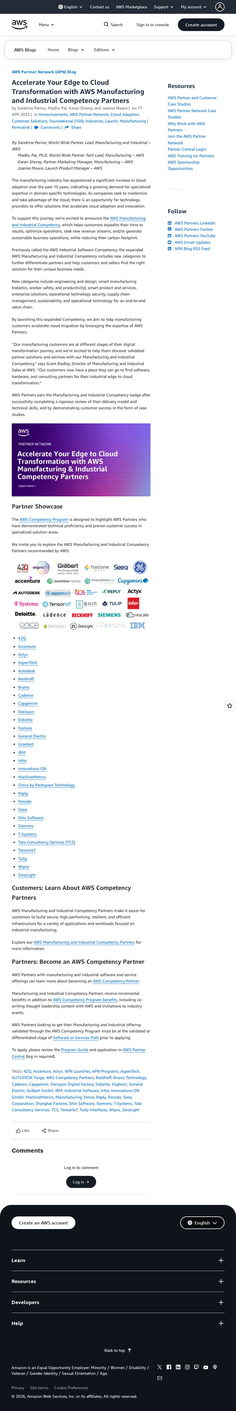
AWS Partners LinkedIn (193, 222)
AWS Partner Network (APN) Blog (44, 71)
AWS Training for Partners (191, 155)
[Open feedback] (229, 705)
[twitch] (196, 1368)
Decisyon (26, 711)
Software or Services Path (76, 1037)
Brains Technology (129, 1077)
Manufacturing (69, 1097)
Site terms (39, 1387)
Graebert (26, 744)
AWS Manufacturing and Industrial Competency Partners (84, 942)
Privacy (18, 1387)
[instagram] (187, 1368)
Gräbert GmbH (40, 1090)
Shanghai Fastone (51, 1103)
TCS (54, 1109)
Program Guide (74, 1049)
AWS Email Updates (191, 242)
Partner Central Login (187, 149)
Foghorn (119, 1084)
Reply (23, 793)
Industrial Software (81, 1090)
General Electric (32, 736)
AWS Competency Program (44, 519)
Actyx (23, 654)
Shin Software (30, 817)
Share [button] (75, 127)
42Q (22, 638)
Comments (49, 127)
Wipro (23, 866)
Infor (22, 760)
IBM (21, 752)
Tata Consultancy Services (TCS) (46, 842)
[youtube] (205, 1368)
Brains (23, 687)
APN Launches (77, 1071)
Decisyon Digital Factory (72, 1084)
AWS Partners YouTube (193, 235)
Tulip (22, 858)
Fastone (25, 727)
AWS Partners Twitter (192, 229)
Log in (78, 1182)
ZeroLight (26, 874)
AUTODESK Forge (28, 1077)
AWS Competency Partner (116, 980)
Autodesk (26, 670)
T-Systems (27, 834)
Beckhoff (26, 678)
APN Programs (105, 1071)
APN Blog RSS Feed (191, 248)
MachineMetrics (32, 776)
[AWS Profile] (219, 6)
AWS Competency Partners (70, 1077)
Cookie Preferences (71, 1387)
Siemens (25, 825)
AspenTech (28, 662)
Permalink (21, 127)
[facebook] (169, 1368)
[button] (201, 24)
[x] (159, 1368)
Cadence (25, 695)
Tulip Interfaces (93, 1109)
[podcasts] (215, 1368)
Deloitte (25, 719)
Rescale (24, 801)
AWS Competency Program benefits (85, 999)
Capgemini (28, 703)
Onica (89, 1097)
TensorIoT (27, 850)
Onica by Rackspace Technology (47, 784)
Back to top (114, 1350)
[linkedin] (178, 1368)
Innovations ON (32, 768)
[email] (159, 1379)
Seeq (22, 809)
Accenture (27, 646)
